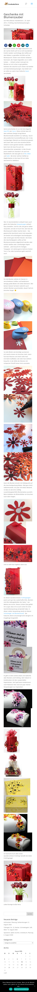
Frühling (11, 23)
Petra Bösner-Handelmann (14, 20)
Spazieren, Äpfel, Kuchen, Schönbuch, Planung (18, 933)
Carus (14, 131)
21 (22, 965)
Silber (29, 154)
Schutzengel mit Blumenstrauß (14, 613)
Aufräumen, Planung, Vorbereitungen (15, 922)
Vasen (27, 71)
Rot (25, 154)
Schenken (7, 25)
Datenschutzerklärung (21, 989)
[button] (5, 45)
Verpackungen (21, 224)
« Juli (5, 973)
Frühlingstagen (26, 598)
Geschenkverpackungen (21, 23)
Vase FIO (6, 131)
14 (22, 962)
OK (11, 989)
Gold (8, 156)
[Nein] (35, 986)
